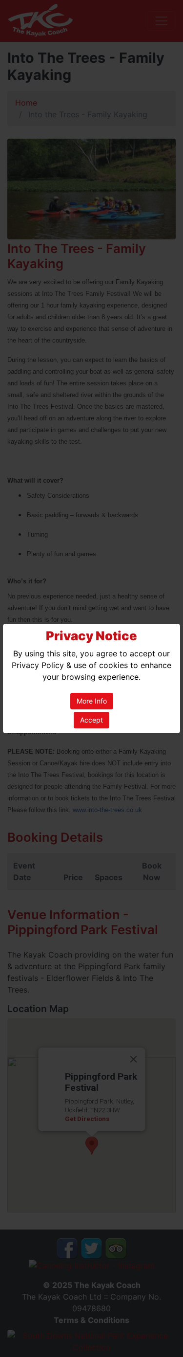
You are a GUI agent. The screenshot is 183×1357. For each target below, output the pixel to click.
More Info (92, 701)
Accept (91, 720)
